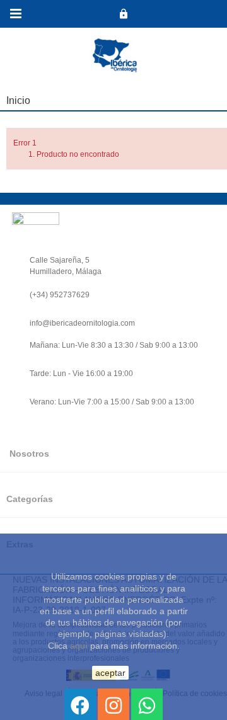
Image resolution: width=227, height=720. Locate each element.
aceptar (110, 673)
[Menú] (16, 14)
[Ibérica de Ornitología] (123, 13)
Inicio (18, 100)
